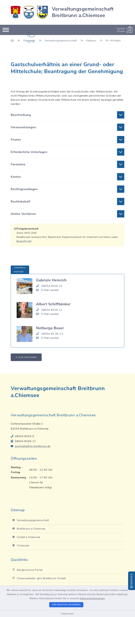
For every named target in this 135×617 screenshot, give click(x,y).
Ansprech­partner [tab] (20, 269)
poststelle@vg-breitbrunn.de (32, 446)
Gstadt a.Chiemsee (28, 537)
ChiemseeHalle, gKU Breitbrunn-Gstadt (41, 578)
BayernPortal (23, 241)
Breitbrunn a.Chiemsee (31, 529)
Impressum (67, 613)
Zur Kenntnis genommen (66, 604)
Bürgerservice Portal (29, 570)
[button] (67, 115)
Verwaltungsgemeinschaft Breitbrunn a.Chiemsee (83, 12)
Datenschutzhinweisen (92, 598)
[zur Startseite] (29, 12)
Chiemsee (23, 545)
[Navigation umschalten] (6, 29)
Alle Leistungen (27, 357)
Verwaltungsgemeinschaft (33, 520)
